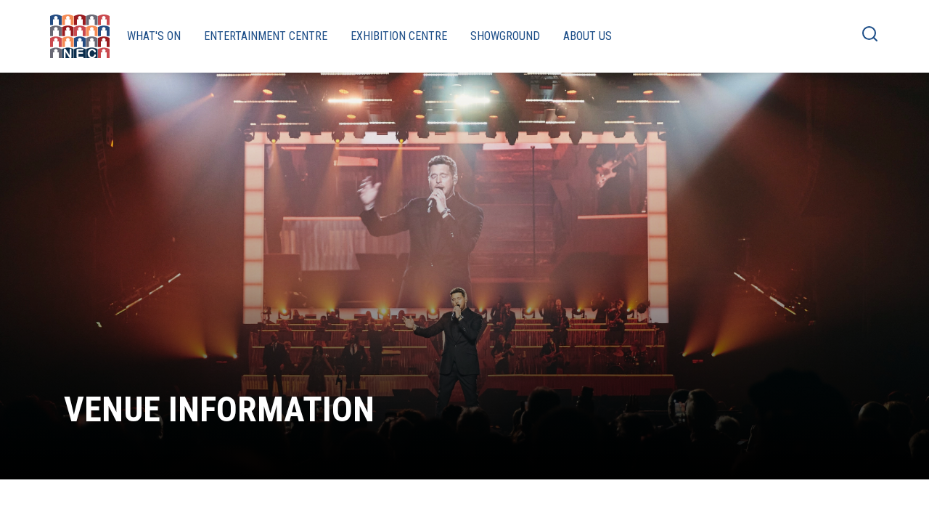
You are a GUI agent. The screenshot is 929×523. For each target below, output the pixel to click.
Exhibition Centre (399, 36)
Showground (505, 36)
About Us (587, 36)
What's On (154, 36)
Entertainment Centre (265, 36)
